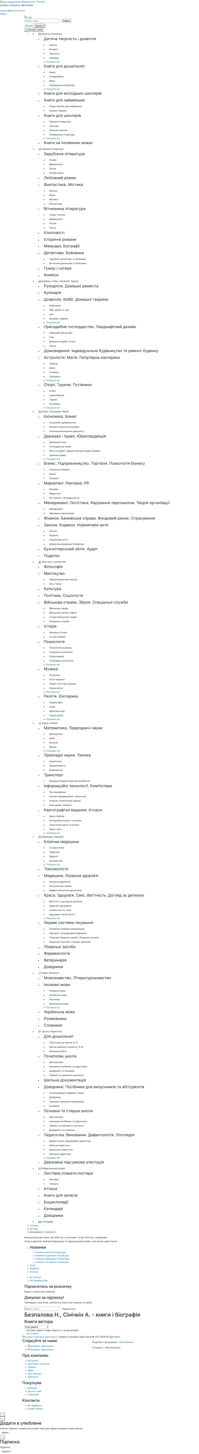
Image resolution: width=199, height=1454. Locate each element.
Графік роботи (35, 1408)
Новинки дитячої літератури (50, 1252)
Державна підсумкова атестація (74, 1162)
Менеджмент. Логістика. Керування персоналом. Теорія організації (106, 502)
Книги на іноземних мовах (68, 142)
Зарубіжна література (64, 154)
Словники (53, 1025)
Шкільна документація (65, 1080)
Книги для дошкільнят (64, 66)
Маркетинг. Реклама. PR (66, 483)
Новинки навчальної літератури (52, 1258)
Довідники (53, 966)
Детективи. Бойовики (64, 252)
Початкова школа (60, 1056)
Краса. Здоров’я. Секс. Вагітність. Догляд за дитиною (94, 895)
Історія (50, 626)
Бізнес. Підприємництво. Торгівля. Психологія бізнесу (94, 463)
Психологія (54, 641)
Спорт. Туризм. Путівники (68, 384)
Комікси (51, 275)
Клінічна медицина (61, 841)
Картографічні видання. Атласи (73, 810)
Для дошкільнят (59, 1036)
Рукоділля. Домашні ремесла (71, 286)
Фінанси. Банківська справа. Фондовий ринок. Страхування (99, 518)
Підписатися (68, 1309)
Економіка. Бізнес (60, 416)
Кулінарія (52, 292)
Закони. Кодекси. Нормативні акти (76, 525)
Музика (51, 669)
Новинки (32, 1388)
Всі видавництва (39, 1280)
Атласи (50, 1188)
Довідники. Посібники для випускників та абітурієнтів (94, 1087)
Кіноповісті (54, 232)
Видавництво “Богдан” (33, 1)
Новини (34, 1271)
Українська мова (59, 1012)
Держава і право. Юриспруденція (75, 436)
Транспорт (53, 775)
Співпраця (33, 1394)
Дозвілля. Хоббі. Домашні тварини (76, 299)
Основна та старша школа (68, 1110)
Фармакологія (57, 953)
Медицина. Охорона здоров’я (71, 875)
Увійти (3, 13)
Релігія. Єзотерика (61, 696)
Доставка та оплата (38, 1363)
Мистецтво (54, 573)
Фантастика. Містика (63, 184)
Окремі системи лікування (68, 922)
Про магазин (34, 1373)
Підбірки (34, 1268)
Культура (52, 588)
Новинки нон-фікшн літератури (52, 1262)
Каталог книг (35, 29)
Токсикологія (56, 869)
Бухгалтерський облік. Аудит (71, 549)
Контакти (33, 1376)
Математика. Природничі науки (73, 728)
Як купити (33, 1360)
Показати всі (53, 61)
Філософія (53, 566)
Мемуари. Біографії (62, 246)
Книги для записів (61, 1195)
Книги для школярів (62, 115)
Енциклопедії (56, 1202)
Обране (29, 25)
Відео (31, 1370)
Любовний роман (60, 177)
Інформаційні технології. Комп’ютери (78, 786)
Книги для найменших (64, 100)
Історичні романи (60, 239)
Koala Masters (126, 1342)
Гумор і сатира (57, 268)
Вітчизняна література (65, 208)
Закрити (6, 1451)
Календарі (53, 1208)
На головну (32, 1333)
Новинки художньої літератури (52, 1255)
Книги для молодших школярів (73, 93)
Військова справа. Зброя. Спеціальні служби (86, 602)
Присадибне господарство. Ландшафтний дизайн (90, 326)
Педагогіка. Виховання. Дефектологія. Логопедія (89, 1135)
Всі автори (35, 1277)
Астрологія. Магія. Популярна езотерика (82, 357)
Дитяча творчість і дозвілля (70, 38)
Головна (34, 1225)
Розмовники (55, 1018)
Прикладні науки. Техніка (67, 755)
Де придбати (34, 1405)
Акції (32, 1265)
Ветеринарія (55, 960)
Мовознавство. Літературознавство (77, 978)
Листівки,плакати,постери (68, 1173)
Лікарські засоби (60, 946)
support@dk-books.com (12, 10)
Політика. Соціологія (63, 595)
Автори (34, 1228)
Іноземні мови (57, 984)
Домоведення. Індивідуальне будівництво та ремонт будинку (101, 350)
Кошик (39, 25)
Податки (52, 555)
